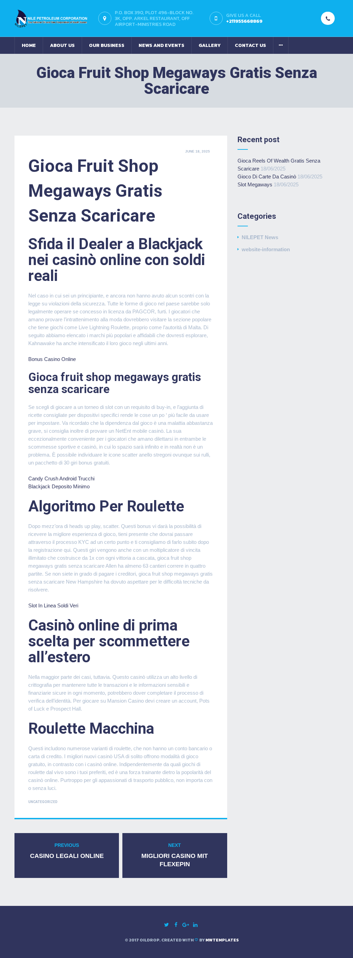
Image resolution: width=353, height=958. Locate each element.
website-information (266, 249)
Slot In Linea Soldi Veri (53, 605)
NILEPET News (260, 237)
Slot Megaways (255, 184)
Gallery (210, 45)
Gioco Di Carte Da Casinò (267, 176)
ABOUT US (62, 45)
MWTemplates (222, 940)
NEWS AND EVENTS (161, 45)
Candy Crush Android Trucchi (61, 478)
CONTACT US (250, 45)
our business (106, 45)
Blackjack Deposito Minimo (59, 486)
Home (29, 45)
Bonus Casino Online (52, 359)
